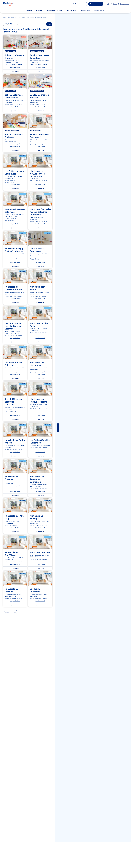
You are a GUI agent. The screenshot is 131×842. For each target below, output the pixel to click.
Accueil (4, 17)
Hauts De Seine (30, 17)
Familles (28, 10)
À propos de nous (99, 10)
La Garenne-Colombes (40, 17)
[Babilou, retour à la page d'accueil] (8, 4)
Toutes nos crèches (80, 4)
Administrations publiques (54, 10)
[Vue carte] (58, 427)
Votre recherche (9, 23)
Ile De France (22, 17)
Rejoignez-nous (71, 10)
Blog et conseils (85, 10)
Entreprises (39, 10)
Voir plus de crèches (10, 612)
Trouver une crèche (12, 17)
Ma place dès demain (96, 4)
